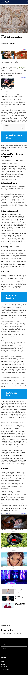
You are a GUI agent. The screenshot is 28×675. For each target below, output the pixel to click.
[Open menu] (27, 2)
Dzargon (5, 2)
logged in (9, 633)
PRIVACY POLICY (5, 669)
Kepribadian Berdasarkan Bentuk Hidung (19, 597)
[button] (1, 56)
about (2, 661)
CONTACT (3, 664)
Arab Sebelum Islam (20, 67)
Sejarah (3, 35)
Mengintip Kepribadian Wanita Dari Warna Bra (20, 604)
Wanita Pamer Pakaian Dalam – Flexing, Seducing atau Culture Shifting (20, 591)
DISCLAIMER (4, 666)
